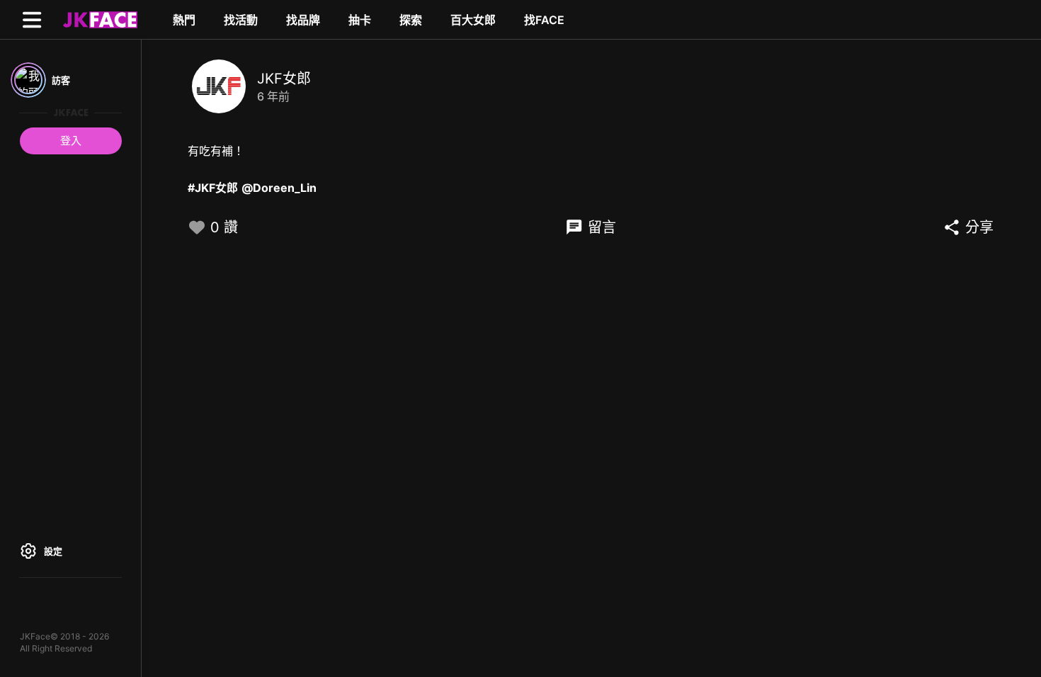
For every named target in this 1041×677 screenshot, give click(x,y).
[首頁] (98, 19)
